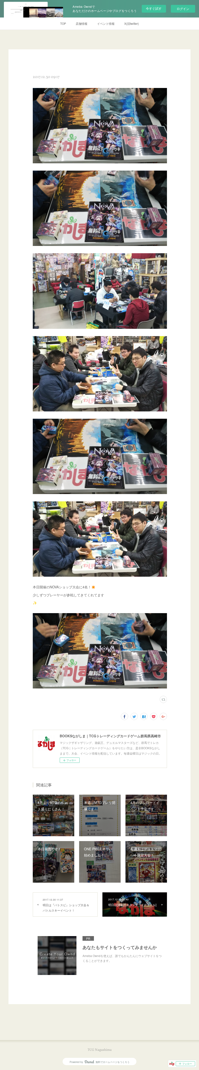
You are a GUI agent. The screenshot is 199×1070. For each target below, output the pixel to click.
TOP (63, 23)
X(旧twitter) (131, 23)
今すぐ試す (154, 8)
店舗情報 (81, 23)
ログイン (183, 8)
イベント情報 (106, 23)
